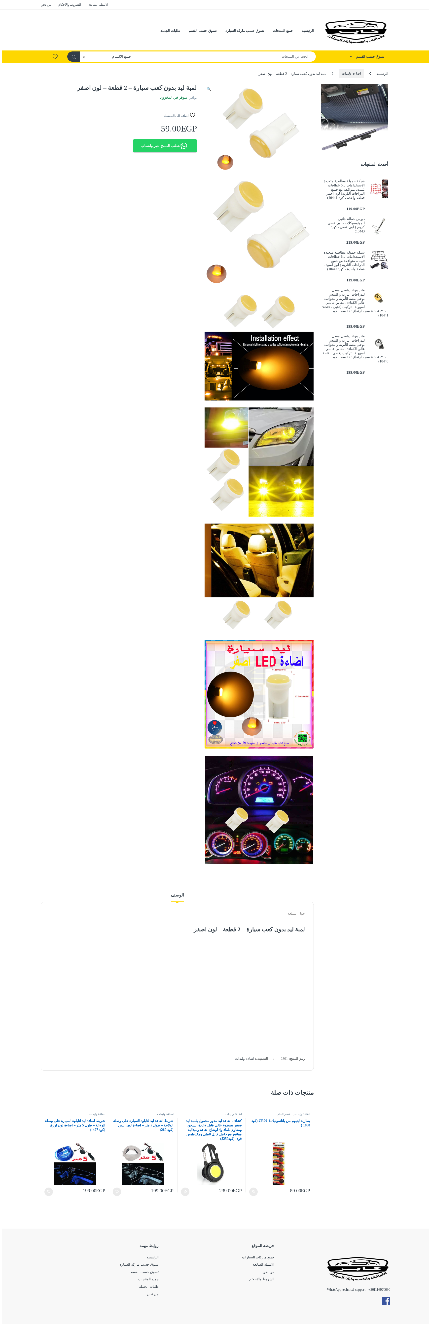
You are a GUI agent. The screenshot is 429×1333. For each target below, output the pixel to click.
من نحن (46, 4)
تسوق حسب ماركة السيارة (244, 31)
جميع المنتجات (283, 31)
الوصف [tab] (177, 895)
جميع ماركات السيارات (258, 1257)
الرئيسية (308, 31)
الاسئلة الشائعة (98, 4)
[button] (209, 89)
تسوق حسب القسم (203, 31)
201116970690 (380, 1289)
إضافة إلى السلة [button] (253, 1192)
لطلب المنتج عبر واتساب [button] (161, 145)
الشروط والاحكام (69, 4)
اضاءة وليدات (351, 73)
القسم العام (285, 1114)
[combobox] (225, 56)
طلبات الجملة (170, 31)
